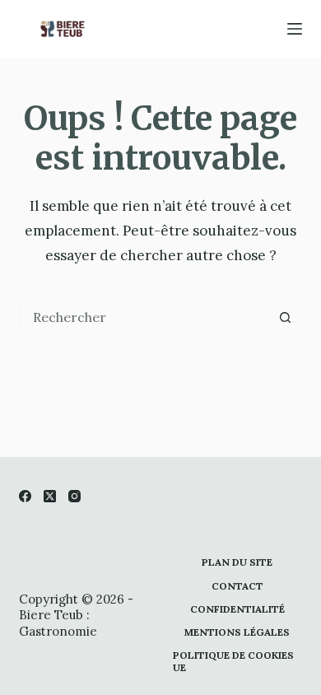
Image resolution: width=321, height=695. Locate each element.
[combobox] (145, 317)
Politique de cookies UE (233, 661)
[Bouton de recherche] (285, 317)
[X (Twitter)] (50, 496)
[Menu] (294, 28)
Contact (237, 586)
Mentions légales (237, 632)
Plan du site (237, 562)
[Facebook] (25, 496)
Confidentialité (237, 609)
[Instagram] (74, 496)
